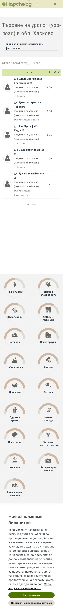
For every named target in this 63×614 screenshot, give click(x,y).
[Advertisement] (31, 238)
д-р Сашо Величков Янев (29, 149)
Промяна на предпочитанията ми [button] (31, 602)
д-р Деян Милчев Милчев (29, 173)
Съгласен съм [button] (31, 595)
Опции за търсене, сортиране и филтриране (24, 46)
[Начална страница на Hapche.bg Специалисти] (16, 4)
